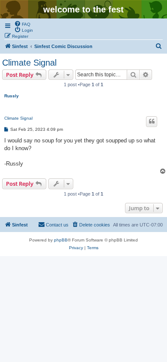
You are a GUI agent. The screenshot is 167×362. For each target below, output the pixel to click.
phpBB (61, 240)
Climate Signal (29, 62)
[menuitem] (22, 24)
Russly (11, 96)
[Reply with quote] (151, 121)
